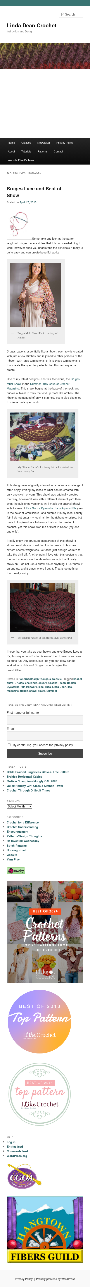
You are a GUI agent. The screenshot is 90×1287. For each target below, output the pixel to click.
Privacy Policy (64, 142)
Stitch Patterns (17, 845)
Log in (11, 1142)
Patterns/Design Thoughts (35, 679)
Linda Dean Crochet (31, 25)
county (42, 683)
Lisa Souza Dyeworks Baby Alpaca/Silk (51, 508)
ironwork (31, 687)
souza (41, 691)
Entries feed (15, 1146)
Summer (52, 691)
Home (11, 142)
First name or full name (23, 712)
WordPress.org (17, 1156)
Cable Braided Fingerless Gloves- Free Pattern (38, 772)
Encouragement (17, 831)
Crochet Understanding (22, 827)
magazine (13, 691)
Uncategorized (16, 850)
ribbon (24, 691)
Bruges (19, 683)
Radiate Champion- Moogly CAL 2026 (32, 781)
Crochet (53, 683)
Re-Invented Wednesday (23, 841)
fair (23, 687)
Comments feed (17, 1151)
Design (71, 683)
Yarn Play (13, 859)
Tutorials (26, 151)
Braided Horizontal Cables (24, 776)
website (57, 679)
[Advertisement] (45, 103)
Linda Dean (59, 687)
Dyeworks (13, 687)
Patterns (42, 151)
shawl (32, 691)
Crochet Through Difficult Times (28, 790)
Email (10, 728)
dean (63, 683)
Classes (26, 142)
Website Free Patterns (21, 160)
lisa (70, 687)
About (11, 151)
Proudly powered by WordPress (55, 1279)
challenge (31, 683)
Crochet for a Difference (23, 822)
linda (48, 687)
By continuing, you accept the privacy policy (42, 745)
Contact (58, 151)
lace (41, 687)
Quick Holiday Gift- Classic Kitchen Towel (35, 786)
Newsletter (43, 142)
